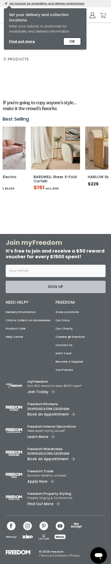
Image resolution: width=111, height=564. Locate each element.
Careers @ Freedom (70, 337)
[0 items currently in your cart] (101, 15)
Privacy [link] (75, 555)
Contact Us (64, 345)
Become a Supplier (69, 361)
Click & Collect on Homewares (28, 320)
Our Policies (64, 370)
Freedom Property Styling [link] (49, 493)
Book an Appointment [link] (48, 414)
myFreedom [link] (37, 381)
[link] (55, 104)
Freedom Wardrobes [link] (44, 449)
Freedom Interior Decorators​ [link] (51, 426)
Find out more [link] (22, 41)
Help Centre (14, 337)
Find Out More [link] (40, 503)
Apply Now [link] (37, 481)
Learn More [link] (37, 436)
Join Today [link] (37, 391)
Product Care (16, 328)
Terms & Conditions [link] (54, 555)
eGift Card (63, 353)
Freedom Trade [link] (40, 471)
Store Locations (67, 312)
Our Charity (64, 328)
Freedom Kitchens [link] (42, 404)
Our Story (62, 320)
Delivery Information (21, 312)
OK (72, 41)
